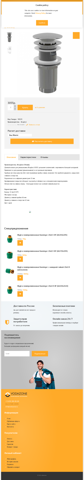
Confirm (42, 23)
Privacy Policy (40, 13)
